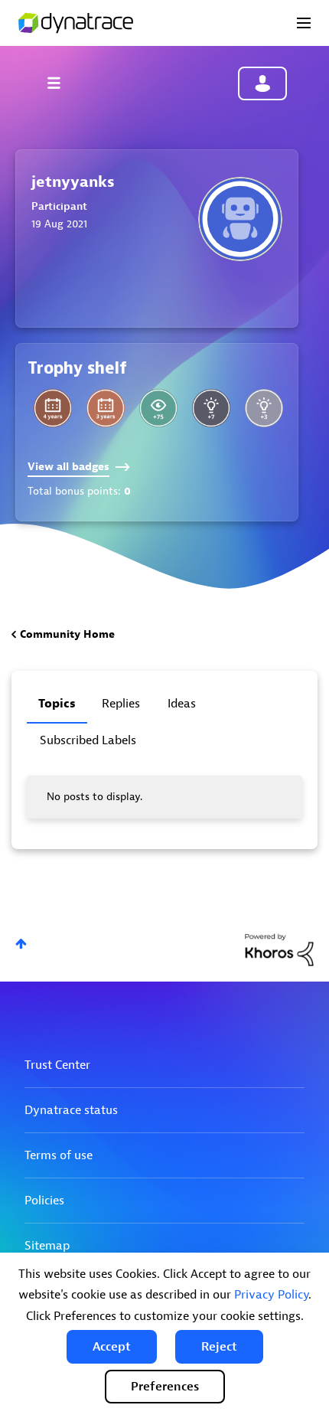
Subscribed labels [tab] (88, 740)
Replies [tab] (121, 703)
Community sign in (262, 83)
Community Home (67, 634)
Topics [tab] (57, 703)
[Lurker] (158, 408)
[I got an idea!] (264, 408)
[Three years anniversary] (105, 408)
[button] (112, 1347)
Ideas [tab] (182, 703)
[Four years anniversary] (53, 408)
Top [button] (21, 943)
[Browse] (61, 83)
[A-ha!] (211, 408)
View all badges (68, 466)
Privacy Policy (271, 1294)
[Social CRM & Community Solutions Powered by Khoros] (279, 949)
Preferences (165, 1386)
